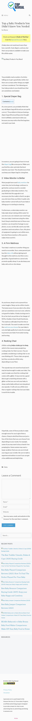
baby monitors (22, 182)
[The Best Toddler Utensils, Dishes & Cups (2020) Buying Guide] (16, 549)
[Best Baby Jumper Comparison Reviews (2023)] (16, 600)
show (11, 101)
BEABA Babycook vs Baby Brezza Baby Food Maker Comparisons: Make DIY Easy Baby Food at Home (15, 625)
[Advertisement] (16, 143)
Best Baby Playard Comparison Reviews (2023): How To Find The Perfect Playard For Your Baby (15, 573)
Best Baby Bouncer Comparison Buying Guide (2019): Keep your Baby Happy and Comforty (14, 592)
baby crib (10, 253)
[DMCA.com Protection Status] (9, 684)
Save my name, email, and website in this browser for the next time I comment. (17, 517)
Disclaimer (6, 692)
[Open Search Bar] (29, 15)
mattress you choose (11, 327)
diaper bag (7, 164)
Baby (6, 467)
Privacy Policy (7, 690)
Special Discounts (17, 40)
